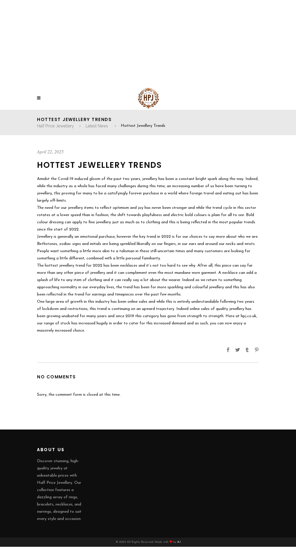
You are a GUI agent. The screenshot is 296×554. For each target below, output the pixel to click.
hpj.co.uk (248, 316)
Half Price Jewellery (55, 126)
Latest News (97, 126)
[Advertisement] (148, 43)
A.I (179, 542)
